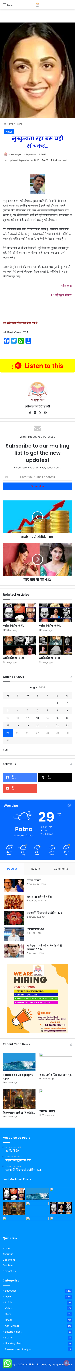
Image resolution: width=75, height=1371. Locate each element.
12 (27, 717)
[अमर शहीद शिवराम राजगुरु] (56, 1062)
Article (8, 1302)
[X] (40, 412)
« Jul (5, 749)
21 (47, 725)
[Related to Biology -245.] (14, 1223)
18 (17, 725)
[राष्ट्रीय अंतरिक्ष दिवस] (37, 1223)
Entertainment (13, 1331)
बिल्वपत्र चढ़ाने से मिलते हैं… (19, 1113)
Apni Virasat (12, 1325)
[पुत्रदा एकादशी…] (61, 1223)
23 (67, 725)
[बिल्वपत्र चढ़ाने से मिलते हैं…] (19, 1099)
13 (37, 717)
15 (57, 717)
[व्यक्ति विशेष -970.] (55, 612)
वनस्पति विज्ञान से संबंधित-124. (45, 913)
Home (9, 123)
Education (11, 1290)
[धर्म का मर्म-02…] (14, 934)
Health (9, 1319)
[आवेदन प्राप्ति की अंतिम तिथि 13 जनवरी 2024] (14, 951)
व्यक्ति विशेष (34, 880)
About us (8, 1254)
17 (8, 725)
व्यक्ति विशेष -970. (50, 625)
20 (37, 725)
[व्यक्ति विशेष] (14, 885)
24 (7, 732)
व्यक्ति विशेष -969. (14, 658)
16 (67, 717)
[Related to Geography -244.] (19, 1062)
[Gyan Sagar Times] (37, 5)
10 (8, 717)
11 (18, 717)
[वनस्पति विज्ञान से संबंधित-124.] (14, 918)
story (8, 1314)
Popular (12, 868)
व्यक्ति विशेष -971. (13, 625)
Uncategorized (13, 1343)
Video (8, 1308)
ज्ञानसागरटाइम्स (15, 154)
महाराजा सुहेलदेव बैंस (39, 897)
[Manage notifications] (66, 1363)
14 (47, 717)
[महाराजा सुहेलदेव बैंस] (14, 902)
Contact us (9, 1271)
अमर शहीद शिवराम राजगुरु (56, 1075)
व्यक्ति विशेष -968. (50, 658)
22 (57, 725)
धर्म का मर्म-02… (36, 929)
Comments (61, 868)
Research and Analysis (18, 1349)
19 (27, 725)
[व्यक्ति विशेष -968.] (55, 645)
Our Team (8, 1265)
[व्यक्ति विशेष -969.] (19, 645)
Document (9, 1259)
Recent (35, 868)
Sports (9, 1337)
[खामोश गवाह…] (56, 1098)
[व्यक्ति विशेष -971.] (19, 612)
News (18, 123)
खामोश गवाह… (48, 1111)
